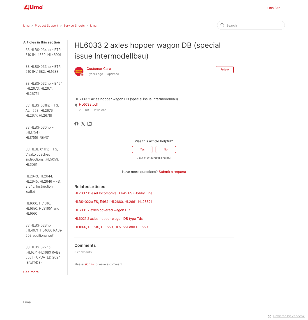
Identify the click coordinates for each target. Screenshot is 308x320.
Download (99, 110)
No (166, 149)
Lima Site (273, 8)
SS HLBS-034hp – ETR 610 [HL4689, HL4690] (43, 52)
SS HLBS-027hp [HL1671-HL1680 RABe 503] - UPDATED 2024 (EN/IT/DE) (42, 255)
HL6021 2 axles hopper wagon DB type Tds (108, 218)
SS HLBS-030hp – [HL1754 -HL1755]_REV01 (39, 132)
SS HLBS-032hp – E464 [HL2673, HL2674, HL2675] (43, 88)
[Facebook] (76, 124)
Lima (26, 25)
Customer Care (99, 68)
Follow (225, 69)
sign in (89, 264)
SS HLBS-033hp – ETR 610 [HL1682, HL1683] (42, 69)
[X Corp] (83, 124)
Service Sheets (74, 25)
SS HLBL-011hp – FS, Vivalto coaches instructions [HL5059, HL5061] (42, 157)
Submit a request (172, 172)
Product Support (46, 25)
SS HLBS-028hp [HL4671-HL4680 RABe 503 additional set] (43, 230)
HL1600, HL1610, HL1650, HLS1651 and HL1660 (42, 208)
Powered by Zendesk (289, 316)
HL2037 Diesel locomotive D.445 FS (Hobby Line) (114, 193)
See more (31, 272)
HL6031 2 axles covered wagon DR (102, 210)
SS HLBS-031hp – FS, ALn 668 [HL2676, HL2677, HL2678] (42, 110)
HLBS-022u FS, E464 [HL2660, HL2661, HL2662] (113, 202)
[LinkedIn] (89, 124)
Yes (142, 149)
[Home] (38, 10)
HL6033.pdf (88, 104)
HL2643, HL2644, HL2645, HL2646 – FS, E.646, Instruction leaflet (43, 184)
